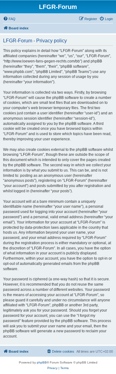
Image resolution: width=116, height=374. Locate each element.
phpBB (42, 362)
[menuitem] (9, 19)
